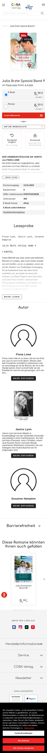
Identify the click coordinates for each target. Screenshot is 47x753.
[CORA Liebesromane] (15, 6)
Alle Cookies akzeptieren (23, 748)
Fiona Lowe (11, 85)
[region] (23, 728)
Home (5, 26)
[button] (23, 127)
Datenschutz (29, 728)
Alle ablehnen (23, 741)
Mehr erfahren (23, 378)
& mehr (29, 85)
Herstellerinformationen (14, 212)
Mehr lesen (12, 297)
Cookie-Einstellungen (23, 733)
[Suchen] (42, 13)
